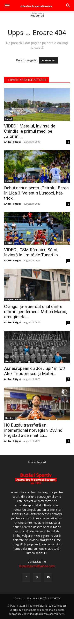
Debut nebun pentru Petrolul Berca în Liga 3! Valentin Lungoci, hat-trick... (36, 193)
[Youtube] (48, 577)
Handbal (9, 361)
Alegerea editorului (15, 299)
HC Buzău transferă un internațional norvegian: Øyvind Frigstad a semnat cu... (33, 430)
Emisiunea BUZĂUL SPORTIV (43, 598)
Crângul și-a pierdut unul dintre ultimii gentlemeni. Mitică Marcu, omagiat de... (35, 311)
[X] (37, 577)
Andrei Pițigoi (12, 141)
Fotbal (8, 119)
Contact (18, 598)
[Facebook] (26, 577)
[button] (7, 5)
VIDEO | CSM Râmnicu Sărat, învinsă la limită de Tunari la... (32, 252)
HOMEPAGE (48, 60)
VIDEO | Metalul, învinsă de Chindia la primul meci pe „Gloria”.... (29, 131)
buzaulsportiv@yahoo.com (37, 566)
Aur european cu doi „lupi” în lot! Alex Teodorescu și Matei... (34, 371)
